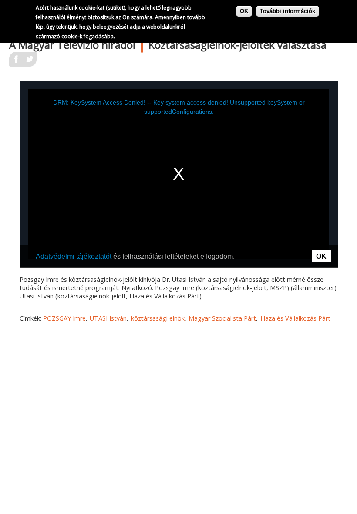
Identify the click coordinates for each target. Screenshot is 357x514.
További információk (287, 11)
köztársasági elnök (158, 318)
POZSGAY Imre (64, 318)
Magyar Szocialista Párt (222, 318)
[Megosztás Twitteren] (30, 62)
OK (244, 11)
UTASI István (108, 318)
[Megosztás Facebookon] (16, 62)
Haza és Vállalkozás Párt (295, 318)
